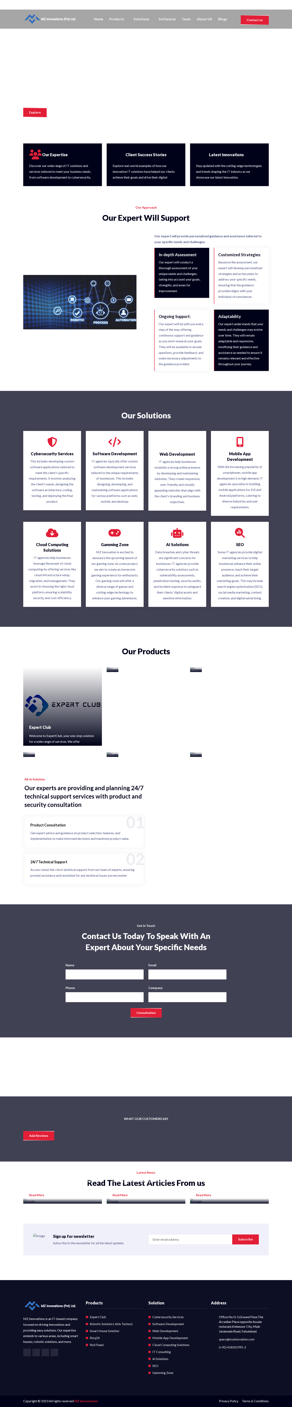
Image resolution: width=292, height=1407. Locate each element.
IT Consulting (161, 1352)
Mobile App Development (170, 1338)
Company (155, 988)
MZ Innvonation (86, 1401)
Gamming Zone (162, 1373)
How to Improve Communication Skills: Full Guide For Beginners (143, 1164)
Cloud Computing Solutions (171, 1345)
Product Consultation (48, 825)
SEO (155, 1366)
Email (152, 965)
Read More (37, 1195)
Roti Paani (97, 1345)
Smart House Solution (104, 1331)
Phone (70, 988)
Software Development (168, 1324)
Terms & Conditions (255, 1401)
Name (70, 965)
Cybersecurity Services (168, 1317)
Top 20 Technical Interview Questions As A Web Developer (58, 1164)
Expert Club (40, 727)
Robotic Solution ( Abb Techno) (111, 1324)
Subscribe (245, 1239)
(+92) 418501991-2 (232, 1347)
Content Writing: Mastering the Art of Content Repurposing (228, 1164)
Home (98, 19)
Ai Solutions (160, 1359)
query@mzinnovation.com (236, 1339)
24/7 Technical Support (48, 862)
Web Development (165, 1331)
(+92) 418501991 (40, 5)
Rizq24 (95, 1338)
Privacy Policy (228, 1401)
